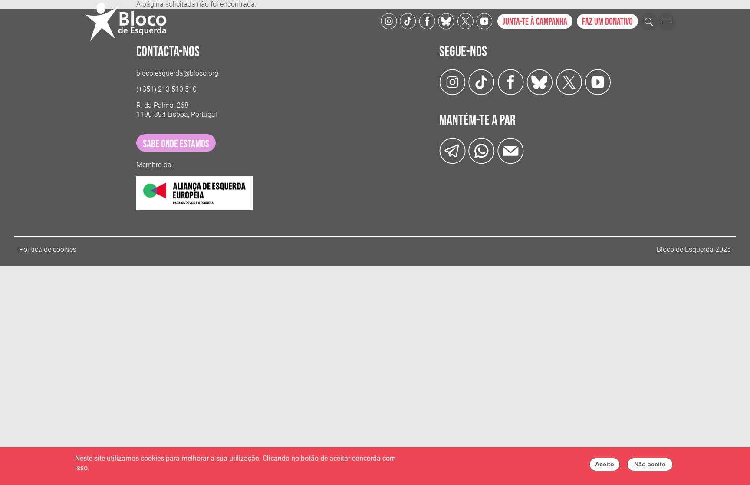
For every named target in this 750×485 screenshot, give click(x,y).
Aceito (604, 464)
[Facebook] (427, 20)
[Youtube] (484, 20)
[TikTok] (408, 20)
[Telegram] (452, 150)
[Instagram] (389, 20)
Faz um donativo (607, 22)
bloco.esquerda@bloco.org (177, 73)
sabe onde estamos (176, 144)
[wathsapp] (481, 150)
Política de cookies (47, 249)
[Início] (129, 21)
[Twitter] (446, 20)
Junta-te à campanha (535, 22)
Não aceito (650, 464)
